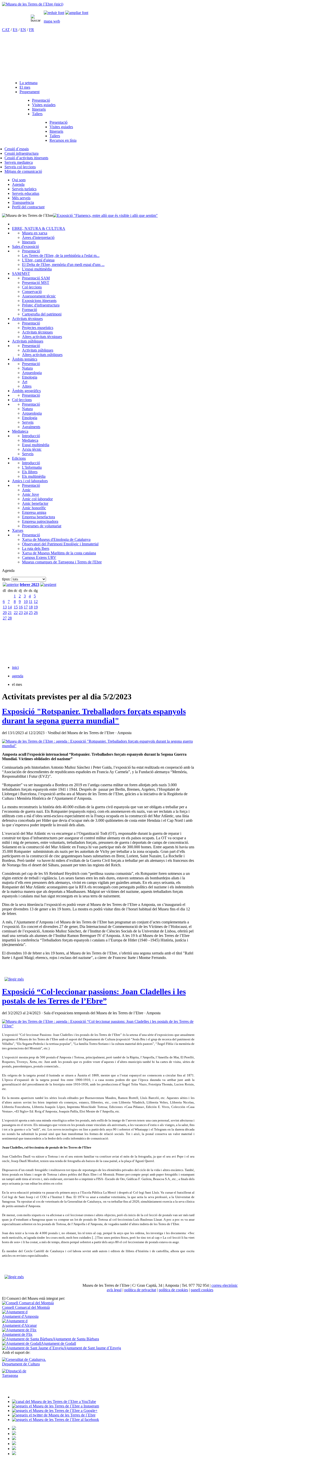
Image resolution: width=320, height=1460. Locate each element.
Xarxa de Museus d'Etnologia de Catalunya (56, 539)
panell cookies (202, 1290)
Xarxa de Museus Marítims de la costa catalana (59, 553)
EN (23, 30)
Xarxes (17, 530)
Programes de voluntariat (41, 526)
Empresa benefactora (38, 517)
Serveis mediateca (18, 162)
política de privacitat (140, 1290)
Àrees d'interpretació (38, 237)
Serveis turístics (24, 189)
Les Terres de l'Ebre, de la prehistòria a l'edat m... (61, 255)
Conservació (32, 291)
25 (31, 612)
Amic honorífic (34, 508)
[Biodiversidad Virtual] (14, 1428)
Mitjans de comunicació (23, 171)
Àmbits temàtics (24, 359)
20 (5, 612)
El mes (25, 87)
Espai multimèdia (35, 445)
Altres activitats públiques (42, 355)
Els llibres (30, 472)
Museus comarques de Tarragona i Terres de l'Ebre (62, 562)
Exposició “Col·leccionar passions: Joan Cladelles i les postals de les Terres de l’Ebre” (94, 996)
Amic (26, 490)
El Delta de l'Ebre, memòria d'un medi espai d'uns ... (63, 264)
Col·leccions (32, 287)
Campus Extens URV (39, 557)
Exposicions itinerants (39, 300)
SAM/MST (21, 273)
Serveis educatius (25, 193)
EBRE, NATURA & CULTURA (38, 228)
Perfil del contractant (28, 207)
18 (31, 607)
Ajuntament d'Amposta (20, 1316)
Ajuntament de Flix (17, 1334)
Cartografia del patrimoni (42, 314)
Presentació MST (35, 282)
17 (26, 607)
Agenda (18, 184)
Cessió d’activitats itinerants (26, 158)
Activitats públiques (27, 341)
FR (31, 30)
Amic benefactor (35, 503)
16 (21, 607)
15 (16, 607)
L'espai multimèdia (37, 269)
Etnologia (29, 377)
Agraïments (31, 427)
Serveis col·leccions (20, 167)
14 (10, 607)
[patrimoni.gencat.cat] (14, 1433)
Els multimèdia (34, 476)
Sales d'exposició (25, 246)
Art (24, 382)
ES (15, 30)
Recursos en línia (63, 140)
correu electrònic (225, 1285)
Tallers (37, 114)
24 (26, 612)
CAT (6, 30)
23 (21, 612)
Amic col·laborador (37, 499)
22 (16, 612)
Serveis (28, 422)
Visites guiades (44, 105)
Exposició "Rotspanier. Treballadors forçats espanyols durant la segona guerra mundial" (94, 716)
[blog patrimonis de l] (14, 1453)
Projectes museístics (37, 328)
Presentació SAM (36, 278)
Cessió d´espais (16, 149)
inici (15, 667)
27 (5, 618)
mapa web (52, 21)
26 (36, 612)
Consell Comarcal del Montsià (26, 1307)
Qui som (19, 180)
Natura (27, 368)
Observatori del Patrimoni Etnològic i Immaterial (60, 544)
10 (26, 601)
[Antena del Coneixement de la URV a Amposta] (14, 1438)
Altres (27, 386)
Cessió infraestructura (21, 153)
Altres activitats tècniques (42, 337)
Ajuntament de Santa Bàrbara (75, 1339)
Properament (30, 92)
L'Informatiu (32, 467)
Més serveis (21, 198)
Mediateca (20, 431)
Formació (29, 309)
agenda (17, 676)
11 (30, 601)
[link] (54, 13)
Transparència (23, 202)
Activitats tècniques (27, 318)
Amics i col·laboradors (30, 481)
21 (10, 612)
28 (10, 618)
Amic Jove (30, 494)
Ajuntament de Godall (58, 1343)
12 (36, 601)
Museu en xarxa (34, 233)
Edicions (19, 458)
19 (36, 607)
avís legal (114, 1290)
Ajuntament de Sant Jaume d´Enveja (92, 1348)
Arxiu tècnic (32, 449)
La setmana (29, 83)
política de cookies (173, 1290)
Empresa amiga (34, 512)
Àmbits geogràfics (26, 391)
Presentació (41, 100)
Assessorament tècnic (39, 296)
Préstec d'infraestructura (41, 305)
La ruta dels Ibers (35, 548)
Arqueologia (32, 373)
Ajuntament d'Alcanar (19, 1325)
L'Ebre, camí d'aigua (38, 260)
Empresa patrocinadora (40, 521)
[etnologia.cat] (14, 1443)
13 (5, 607)
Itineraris (39, 109)
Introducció (31, 436)
